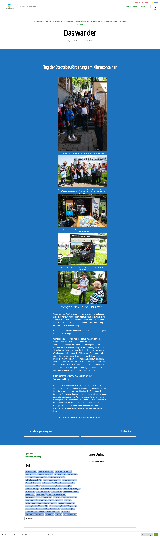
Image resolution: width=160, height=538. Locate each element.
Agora (56, 497)
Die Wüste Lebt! (41, 506)
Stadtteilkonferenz (44, 474)
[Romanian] (153, 2)
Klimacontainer (60, 417)
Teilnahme (40, 494)
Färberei (29, 477)
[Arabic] (138, 2)
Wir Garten (40, 512)
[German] (146, 2)
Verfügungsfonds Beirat (50, 483)
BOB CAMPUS (60, 474)
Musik (58, 500)
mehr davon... (30, 519)
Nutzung (123, 22)
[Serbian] (156, 2)
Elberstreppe (68, 22)
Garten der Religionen (32, 497)
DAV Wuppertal (70, 506)
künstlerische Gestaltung (66, 503)
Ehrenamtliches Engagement (56, 494)
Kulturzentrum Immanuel (49, 486)
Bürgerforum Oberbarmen (52, 480)
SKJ (51, 500)
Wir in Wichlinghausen (32, 483)
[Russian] (154, 2)
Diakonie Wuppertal (56, 506)
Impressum (28, 453)
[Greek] (148, 2)
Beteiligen (49, 514)
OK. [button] (156, 535)
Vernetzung (97, 417)
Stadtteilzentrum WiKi (56, 477)
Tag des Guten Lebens (67, 483)
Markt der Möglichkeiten (71, 489)
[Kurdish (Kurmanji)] (151, 2)
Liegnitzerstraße (97, 22)
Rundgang (75, 417)
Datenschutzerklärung (32, 456)
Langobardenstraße (82, 22)
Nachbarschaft (30, 503)
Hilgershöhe (30, 491)
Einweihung (46, 497)
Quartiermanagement (32, 486)
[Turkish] (158, 2)
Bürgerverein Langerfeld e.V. (34, 514)
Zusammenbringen (63, 471)
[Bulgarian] (139, 2)
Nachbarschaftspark (111, 22)
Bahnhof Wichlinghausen (42, 22)
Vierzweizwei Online (32, 489)
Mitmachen (31, 471)
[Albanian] (136, 2)
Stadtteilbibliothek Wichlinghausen (51, 489)
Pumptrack (29, 512)
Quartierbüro (68, 417)
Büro (127, 7)
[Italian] (149, 2)
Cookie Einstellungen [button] (147, 535)
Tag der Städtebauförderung (86, 417)
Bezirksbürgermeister (68, 497)
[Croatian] (141, 2)
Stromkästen (54, 509)
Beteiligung (30, 494)
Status (143, 7)
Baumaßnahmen (67, 509)
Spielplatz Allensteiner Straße (46, 503)
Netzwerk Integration (70, 491)
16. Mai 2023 (88, 41)
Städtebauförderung (69, 480)
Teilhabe (72, 474)
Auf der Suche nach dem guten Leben (36, 509)
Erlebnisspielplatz (53, 512)
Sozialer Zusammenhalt (33, 480)
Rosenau (80, 24)
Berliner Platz (58, 22)
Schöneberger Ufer (70, 514)
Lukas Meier (76, 41)
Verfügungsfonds (45, 471)
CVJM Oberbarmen (43, 491)
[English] (143, 2)
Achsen (135, 7)
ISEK (58, 514)
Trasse (67, 500)
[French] (144, 2)
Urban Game (56, 491)
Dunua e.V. (29, 506)
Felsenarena (42, 500)
